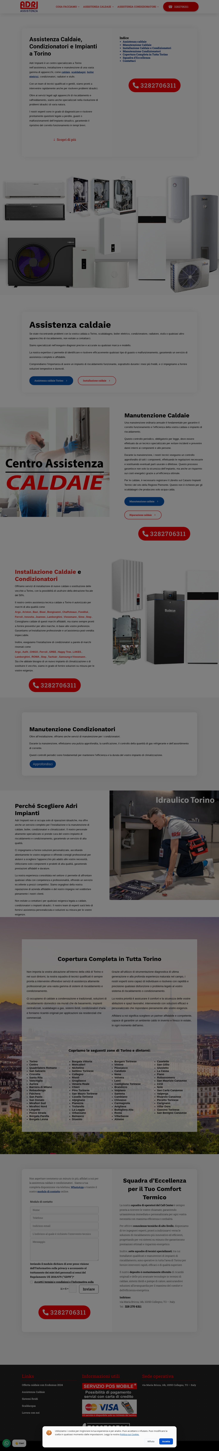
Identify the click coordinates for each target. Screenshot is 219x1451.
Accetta (166, 1441)
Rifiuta (150, 1441)
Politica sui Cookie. (129, 1434)
